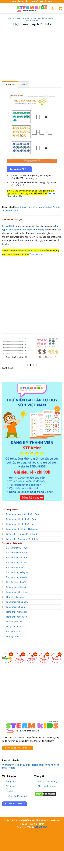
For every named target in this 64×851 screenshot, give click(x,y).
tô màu (56, 207)
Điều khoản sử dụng (47, 781)
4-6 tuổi (11, 19)
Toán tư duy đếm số (16, 587)
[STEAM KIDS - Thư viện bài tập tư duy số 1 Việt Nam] (32, 8)
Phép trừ (21, 19)
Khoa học (50, 764)
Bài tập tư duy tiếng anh (17, 572)
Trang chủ (11, 781)
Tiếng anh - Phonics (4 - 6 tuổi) (21, 534)
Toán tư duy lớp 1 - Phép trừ (20, 524)
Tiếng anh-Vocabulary (16, 616)
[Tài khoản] (52, 8)
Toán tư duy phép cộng (17, 602)
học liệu (18, 229)
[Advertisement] (32, 57)
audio (15, 210)
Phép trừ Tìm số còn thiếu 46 (41, 19)
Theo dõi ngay (36, 254)
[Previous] (2, 352)
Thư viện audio (13, 636)
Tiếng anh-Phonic (14, 626)
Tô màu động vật (14, 621)
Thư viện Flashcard (15, 597)
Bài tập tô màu (13, 631)
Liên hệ (9, 791)
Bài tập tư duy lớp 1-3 (16, 557)
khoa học (47, 207)
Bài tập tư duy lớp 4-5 (16, 562)
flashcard (7, 210)
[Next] (61, 352)
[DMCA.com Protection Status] (45, 793)
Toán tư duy (32, 20)
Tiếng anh (37, 764)
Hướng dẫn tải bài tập (16, 796)
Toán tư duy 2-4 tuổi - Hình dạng (22, 529)
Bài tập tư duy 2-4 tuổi (17, 547)
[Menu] (4, 8)
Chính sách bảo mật (47, 786)
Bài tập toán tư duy (15, 567)
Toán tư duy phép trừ (16, 607)
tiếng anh (37, 207)
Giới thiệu (10, 786)
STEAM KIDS (8, 226)
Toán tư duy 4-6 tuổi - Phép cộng (22, 514)
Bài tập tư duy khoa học (17, 577)
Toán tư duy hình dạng (17, 592)
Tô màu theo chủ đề (16, 582)
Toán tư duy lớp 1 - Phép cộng (21, 519)
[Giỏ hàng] (60, 8)
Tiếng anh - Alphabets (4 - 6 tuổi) (22, 539)
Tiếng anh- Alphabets (16, 612)
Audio (12, 767)
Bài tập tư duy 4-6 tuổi (17, 552)
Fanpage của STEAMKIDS (30, 250)
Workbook (8, 764)
